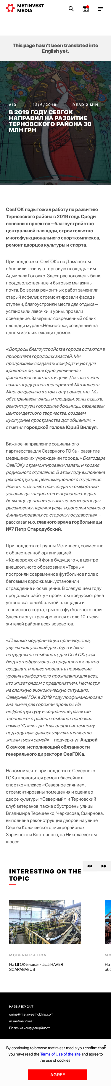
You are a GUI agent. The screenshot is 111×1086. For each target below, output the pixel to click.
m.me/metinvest (21, 1021)
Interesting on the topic (45, 875)
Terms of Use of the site (60, 1054)
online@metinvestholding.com (31, 1014)
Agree (57, 1074)
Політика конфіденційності (30, 1028)
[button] (90, 866)
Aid (13, 105)
